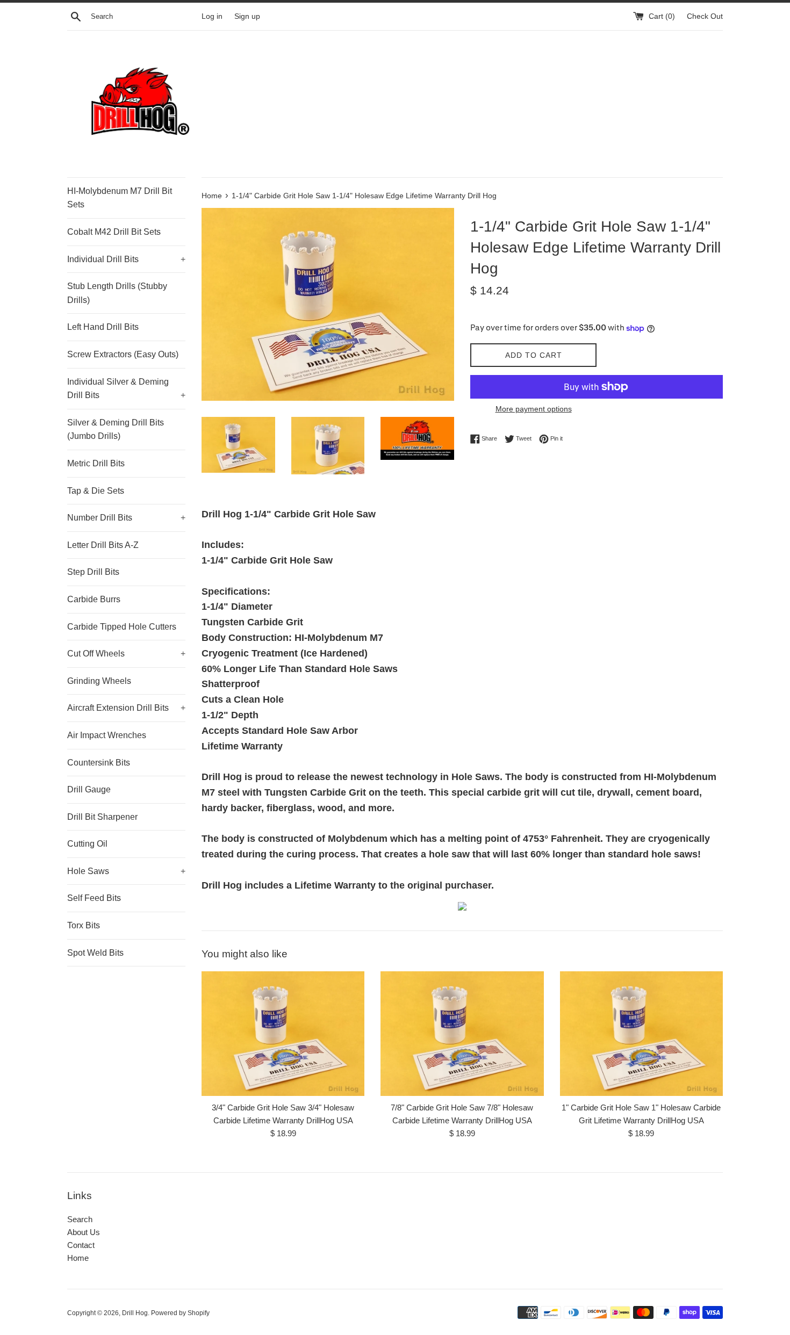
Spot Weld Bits (95, 952)
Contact (81, 1245)
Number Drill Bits (126, 517)
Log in (212, 16)
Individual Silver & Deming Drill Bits (126, 388)
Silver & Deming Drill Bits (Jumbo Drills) (115, 429)
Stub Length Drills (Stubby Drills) (117, 293)
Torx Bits (83, 925)
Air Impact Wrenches (106, 735)
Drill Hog (135, 1313)
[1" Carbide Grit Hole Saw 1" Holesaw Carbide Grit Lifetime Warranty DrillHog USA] (641, 1033)
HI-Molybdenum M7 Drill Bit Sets (119, 198)
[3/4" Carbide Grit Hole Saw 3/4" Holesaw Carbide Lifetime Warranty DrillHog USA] (283, 1033)
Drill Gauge (89, 789)
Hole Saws (126, 871)
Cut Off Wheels (126, 653)
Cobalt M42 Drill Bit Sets (114, 231)
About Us (83, 1232)
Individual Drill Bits (126, 259)
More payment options (533, 409)
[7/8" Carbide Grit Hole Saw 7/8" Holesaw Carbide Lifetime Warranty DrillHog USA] (461, 1033)
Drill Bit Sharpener (102, 816)
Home (78, 1257)
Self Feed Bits (94, 898)
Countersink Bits (98, 762)
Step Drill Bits (93, 571)
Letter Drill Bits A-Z (103, 545)
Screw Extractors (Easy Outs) (122, 354)
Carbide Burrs (93, 599)
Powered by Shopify (180, 1313)
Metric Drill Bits (96, 463)
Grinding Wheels (99, 680)
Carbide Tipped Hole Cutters (121, 626)
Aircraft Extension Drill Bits (126, 707)
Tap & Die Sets (95, 490)
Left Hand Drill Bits (103, 326)
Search (79, 1219)
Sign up (247, 16)
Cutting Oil (87, 843)
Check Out (705, 16)
